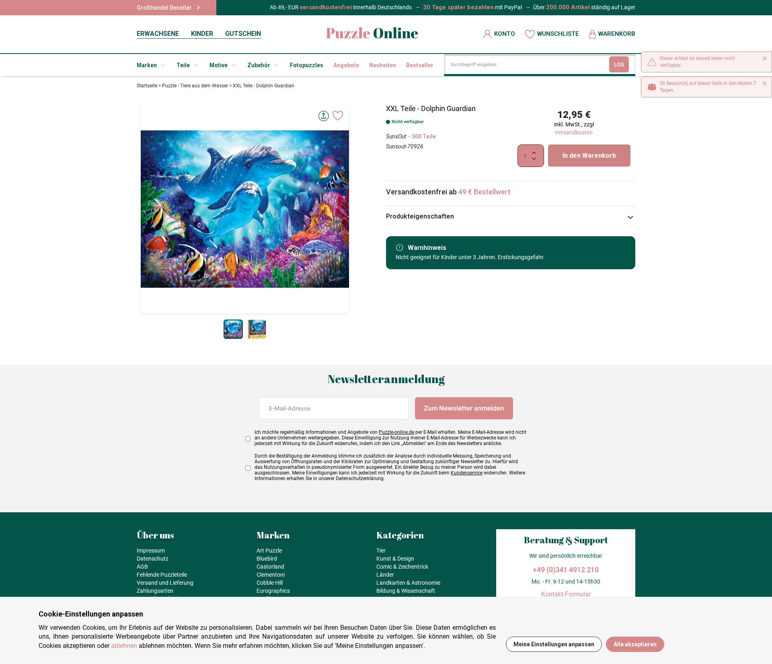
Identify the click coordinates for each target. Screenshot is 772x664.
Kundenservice (466, 473)
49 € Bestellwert (484, 192)
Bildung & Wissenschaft (405, 591)
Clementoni (271, 574)
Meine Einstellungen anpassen (553, 644)
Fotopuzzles (306, 65)
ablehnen (124, 646)
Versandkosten (574, 132)
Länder (385, 574)
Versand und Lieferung (165, 582)
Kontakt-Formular (566, 594)
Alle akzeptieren (635, 644)
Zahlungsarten (155, 591)
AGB (142, 566)
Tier (381, 550)
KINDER (202, 33)
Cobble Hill (270, 582)
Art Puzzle (269, 550)
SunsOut (396, 136)
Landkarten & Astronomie (408, 582)
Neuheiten (382, 65)
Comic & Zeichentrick (402, 566)
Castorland (270, 566)
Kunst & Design (395, 558)
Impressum (151, 550)
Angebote (346, 65)
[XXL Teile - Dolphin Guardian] (233, 329)
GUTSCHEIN (243, 33)
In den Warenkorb (589, 155)
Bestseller (419, 65)
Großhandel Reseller (164, 7)
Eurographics (273, 591)
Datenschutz (152, 558)
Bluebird (267, 558)
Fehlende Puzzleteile (162, 574)
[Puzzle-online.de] (372, 34)
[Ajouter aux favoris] (338, 115)
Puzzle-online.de (396, 432)
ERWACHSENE (158, 33)
